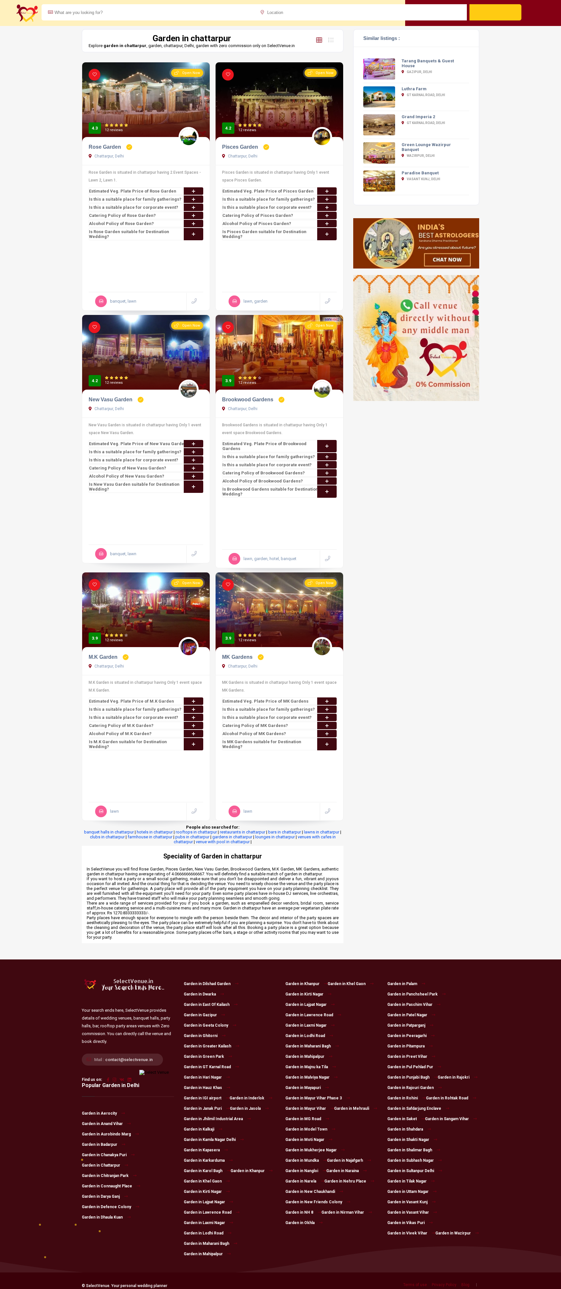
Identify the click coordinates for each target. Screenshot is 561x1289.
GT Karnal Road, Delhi (425, 95)
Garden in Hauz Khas (203, 1087)
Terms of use (415, 1285)
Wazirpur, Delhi (420, 155)
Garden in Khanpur (248, 1171)
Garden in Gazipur (200, 1015)
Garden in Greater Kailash (207, 1046)
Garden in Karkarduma (204, 1160)
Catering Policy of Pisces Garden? (257, 215)
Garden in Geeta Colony (206, 1025)
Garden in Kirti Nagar (203, 1191)
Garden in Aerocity (99, 1113)
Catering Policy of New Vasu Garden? (127, 468)
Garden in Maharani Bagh (206, 1243)
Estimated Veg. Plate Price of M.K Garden (131, 701)
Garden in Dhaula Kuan (102, 1217)
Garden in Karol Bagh (203, 1171)
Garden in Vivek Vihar (407, 1233)
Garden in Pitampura (406, 1046)
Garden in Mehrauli (351, 1108)
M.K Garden (104, 657)
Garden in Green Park (204, 1056)
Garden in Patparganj (406, 1025)
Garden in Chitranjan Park (105, 1175)
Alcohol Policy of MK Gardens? (254, 733)
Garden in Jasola (245, 1108)
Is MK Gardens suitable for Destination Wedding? (261, 744)
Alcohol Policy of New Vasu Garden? (126, 476)
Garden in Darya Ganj (101, 1196)
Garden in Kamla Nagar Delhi (210, 1139)
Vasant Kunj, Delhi (423, 179)
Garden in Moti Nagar (304, 1139)
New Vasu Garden (111, 399)
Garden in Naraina (342, 1171)
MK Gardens (238, 657)
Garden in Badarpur (99, 1144)
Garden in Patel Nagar (407, 1015)
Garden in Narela (300, 1181)
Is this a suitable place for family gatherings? (135, 199)
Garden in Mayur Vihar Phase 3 (313, 1098)
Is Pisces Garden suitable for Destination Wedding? (264, 234)
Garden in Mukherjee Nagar (311, 1150)
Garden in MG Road (303, 1119)
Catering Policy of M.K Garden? (121, 725)
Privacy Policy (444, 1285)
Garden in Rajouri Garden (410, 1087)
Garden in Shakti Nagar (408, 1139)
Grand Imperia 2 (418, 116)
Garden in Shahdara (405, 1129)
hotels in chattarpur (155, 832)
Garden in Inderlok (247, 1098)
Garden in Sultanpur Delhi (410, 1171)
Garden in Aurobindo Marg (106, 1134)
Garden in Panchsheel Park (412, 994)
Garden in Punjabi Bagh (408, 1077)
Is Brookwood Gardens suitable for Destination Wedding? (270, 491)
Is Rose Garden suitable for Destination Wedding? (129, 234)
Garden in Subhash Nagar (410, 1160)
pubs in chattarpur (192, 836)
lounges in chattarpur (275, 836)
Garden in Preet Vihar (407, 1056)
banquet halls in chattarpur (109, 832)
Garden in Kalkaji (199, 1129)
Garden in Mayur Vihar (305, 1108)
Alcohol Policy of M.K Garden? (120, 733)
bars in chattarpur (284, 832)
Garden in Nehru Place (345, 1181)
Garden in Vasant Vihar (408, 1212)
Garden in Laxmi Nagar (204, 1222)
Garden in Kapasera (202, 1150)
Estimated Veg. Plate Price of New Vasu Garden (138, 443)
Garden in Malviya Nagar (307, 1077)
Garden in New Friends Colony (313, 1202)
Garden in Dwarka (200, 994)
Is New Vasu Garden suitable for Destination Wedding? (134, 487)
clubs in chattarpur (107, 836)
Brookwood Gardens (248, 399)
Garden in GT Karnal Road (207, 1067)
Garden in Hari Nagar (203, 1077)
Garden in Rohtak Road (447, 1098)
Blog (465, 1285)
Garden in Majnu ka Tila (306, 1067)
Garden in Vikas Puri (406, 1222)
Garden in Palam (402, 984)
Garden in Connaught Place (107, 1186)
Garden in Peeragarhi (407, 1035)
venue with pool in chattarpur (223, 841)
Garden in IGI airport (202, 1098)
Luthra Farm (414, 88)
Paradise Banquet (420, 172)
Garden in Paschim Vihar (409, 1004)
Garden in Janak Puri (203, 1108)
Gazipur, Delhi (419, 72)
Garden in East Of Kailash (207, 1004)
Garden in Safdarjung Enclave (414, 1108)
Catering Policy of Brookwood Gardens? (263, 472)
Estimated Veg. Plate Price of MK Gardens (265, 701)
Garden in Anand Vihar (102, 1123)
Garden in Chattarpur (101, 1165)
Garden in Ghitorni (201, 1035)
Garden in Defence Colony (106, 1207)
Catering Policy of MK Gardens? (255, 725)
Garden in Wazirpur (453, 1233)
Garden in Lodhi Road (203, 1233)
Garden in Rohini (402, 1098)
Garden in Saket (402, 1119)
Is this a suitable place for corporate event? (133, 207)
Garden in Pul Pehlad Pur (410, 1067)
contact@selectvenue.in (129, 1059)
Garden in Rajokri (453, 1077)
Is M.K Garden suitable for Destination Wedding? (128, 744)
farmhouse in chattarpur (150, 836)
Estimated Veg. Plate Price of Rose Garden (132, 191)
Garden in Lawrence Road (207, 1212)
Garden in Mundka (302, 1160)
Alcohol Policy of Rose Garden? (121, 223)
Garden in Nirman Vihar (342, 1212)
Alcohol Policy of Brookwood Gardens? (262, 481)
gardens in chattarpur (232, 836)
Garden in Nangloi (301, 1171)
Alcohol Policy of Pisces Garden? (256, 223)
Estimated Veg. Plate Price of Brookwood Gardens (264, 446)
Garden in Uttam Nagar (408, 1191)
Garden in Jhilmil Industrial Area (213, 1119)
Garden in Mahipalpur (203, 1254)
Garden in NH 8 (299, 1212)
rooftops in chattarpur (196, 832)
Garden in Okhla (300, 1222)
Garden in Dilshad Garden (207, 984)
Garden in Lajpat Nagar (204, 1202)
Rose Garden (105, 147)
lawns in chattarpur (321, 832)
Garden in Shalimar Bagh (409, 1150)
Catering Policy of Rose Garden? (122, 215)
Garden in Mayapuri (303, 1087)
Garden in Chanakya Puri (104, 1155)
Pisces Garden (240, 147)
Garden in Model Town (306, 1129)
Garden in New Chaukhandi (310, 1191)
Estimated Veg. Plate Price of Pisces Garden (268, 191)
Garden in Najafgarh (345, 1160)
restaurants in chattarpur (242, 832)
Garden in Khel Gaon (203, 1181)
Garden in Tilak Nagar (407, 1181)
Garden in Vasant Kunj (407, 1202)
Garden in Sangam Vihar (447, 1119)
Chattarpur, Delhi (109, 156)
